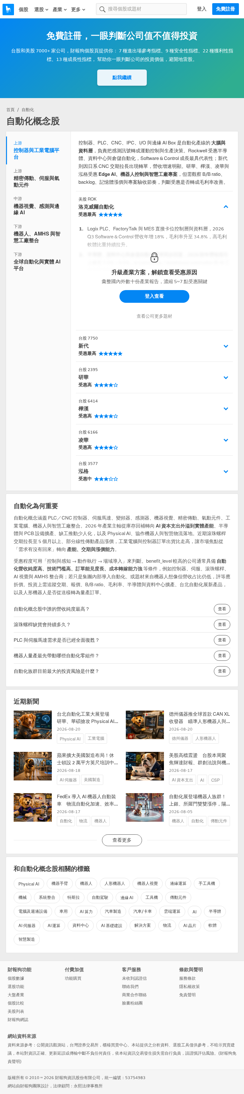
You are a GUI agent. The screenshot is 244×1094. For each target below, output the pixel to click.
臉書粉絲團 (132, 1003)
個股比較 (16, 1003)
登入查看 (154, 296)
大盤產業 (16, 994)
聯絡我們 (130, 986)
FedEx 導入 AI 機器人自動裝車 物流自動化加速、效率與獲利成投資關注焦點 (86, 804)
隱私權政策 (189, 986)
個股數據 (16, 978)
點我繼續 (122, 77)
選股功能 (16, 986)
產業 (57, 9)
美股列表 (16, 1011)
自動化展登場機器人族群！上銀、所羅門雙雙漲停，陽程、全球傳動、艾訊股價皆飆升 (197, 807)
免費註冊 (225, 9)
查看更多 (122, 840)
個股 (23, 9)
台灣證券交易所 (84, 1045)
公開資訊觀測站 (51, 1045)
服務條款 (187, 978)
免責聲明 (187, 994)
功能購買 (73, 978)
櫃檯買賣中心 (115, 1045)
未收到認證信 (134, 978)
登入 (202, 9)
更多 (76, 9)
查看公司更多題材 (154, 316)
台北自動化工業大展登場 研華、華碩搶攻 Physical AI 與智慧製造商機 (85, 721)
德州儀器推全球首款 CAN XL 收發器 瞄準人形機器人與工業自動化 (199, 721)
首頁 (10, 109)
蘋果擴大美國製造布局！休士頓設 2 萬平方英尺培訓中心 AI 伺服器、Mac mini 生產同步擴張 (86, 766)
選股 (39, 9)
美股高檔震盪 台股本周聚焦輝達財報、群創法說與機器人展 (197, 762)
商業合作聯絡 (134, 994)
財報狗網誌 (18, 1019)
